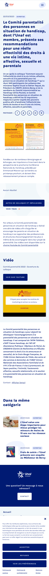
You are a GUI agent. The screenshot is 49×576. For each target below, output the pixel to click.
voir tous (11, 209)
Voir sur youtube (15, 277)
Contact (24, 496)
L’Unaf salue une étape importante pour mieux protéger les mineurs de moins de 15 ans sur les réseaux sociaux (33, 429)
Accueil (7, 512)
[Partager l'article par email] (35, 113)
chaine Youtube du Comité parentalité (20, 245)
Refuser (24, 555)
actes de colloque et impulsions (24, 203)
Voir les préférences (24, 564)
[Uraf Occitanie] (9, 5)
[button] (45, 519)
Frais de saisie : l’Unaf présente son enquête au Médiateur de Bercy (32, 455)
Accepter (25, 547)
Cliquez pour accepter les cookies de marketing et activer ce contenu (24, 300)
